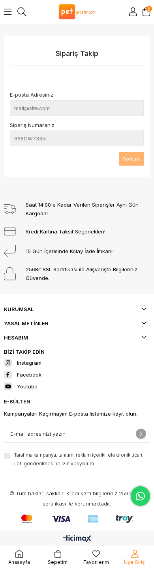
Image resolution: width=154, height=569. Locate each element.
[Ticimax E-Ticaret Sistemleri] (77, 539)
